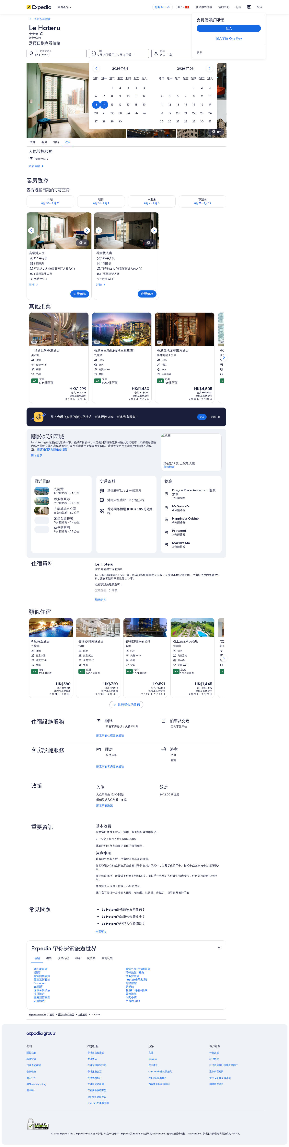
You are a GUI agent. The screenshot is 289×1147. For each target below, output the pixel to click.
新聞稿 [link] (30, 1090)
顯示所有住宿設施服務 (110, 735)
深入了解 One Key (229, 38)
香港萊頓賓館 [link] (42, 979)
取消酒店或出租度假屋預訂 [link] (223, 1065)
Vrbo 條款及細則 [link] (157, 1077)
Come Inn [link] (39, 983)
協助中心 (223, 7)
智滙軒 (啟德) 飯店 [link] (137, 990)
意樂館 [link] (130, 986)
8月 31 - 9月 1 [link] (101, 203)
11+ (219, 132)
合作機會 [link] (31, 1071)
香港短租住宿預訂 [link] (96, 1065)
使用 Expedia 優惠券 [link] (220, 1077)
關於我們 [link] (31, 1052)
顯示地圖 (169, 467)
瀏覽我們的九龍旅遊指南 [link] (52, 449)
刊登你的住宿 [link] (34, 1065)
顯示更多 (36, 455)
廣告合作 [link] (31, 1077)
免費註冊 (215, 416)
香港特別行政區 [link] (66, 1014)
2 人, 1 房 (166, 55)
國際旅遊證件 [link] (216, 1084)
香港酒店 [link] (92, 1059)
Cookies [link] (152, 1059)
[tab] (37, 958)
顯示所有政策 (104, 805)
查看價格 (80, 294)
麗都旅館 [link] (131, 993)
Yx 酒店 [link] (38, 986)
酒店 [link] (52, 1014)
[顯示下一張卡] (224, 357)
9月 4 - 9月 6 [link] (151, 203)
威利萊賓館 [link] (40, 969)
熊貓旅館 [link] (131, 983)
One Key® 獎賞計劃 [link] (98, 1103)
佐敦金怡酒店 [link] (42, 990)
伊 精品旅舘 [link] (133, 1001)
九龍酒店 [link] (82, 1014)
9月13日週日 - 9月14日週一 (116, 55)
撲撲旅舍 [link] (39, 993)
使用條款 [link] (153, 1065)
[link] (229, 53)
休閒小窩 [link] (131, 997)
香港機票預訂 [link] (94, 1077)
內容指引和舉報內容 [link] (159, 1084)
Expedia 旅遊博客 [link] (96, 1096)
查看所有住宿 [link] (42, 19)
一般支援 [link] (214, 1052)
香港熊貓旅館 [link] (42, 976)
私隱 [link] (150, 1052)
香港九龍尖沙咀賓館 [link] (138, 969)
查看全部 (34, 166)
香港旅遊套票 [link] (94, 1071)
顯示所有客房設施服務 (110, 766)
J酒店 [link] (37, 972)
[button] (112, 88)
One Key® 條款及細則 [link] (160, 1071)
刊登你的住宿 (204, 7)
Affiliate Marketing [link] (36, 1084)
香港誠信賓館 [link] (42, 997)
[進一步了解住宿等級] (41, 34)
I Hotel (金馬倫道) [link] (136, 979)
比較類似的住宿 (129, 704)
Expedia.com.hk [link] (37, 1014)
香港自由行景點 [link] (95, 1052)
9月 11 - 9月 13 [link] (202, 203)
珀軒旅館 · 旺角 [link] (135, 972)
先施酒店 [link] (39, 1001)
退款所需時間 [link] (216, 1071)
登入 (259, 7)
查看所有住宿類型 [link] (96, 1090)
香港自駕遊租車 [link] (95, 1084)
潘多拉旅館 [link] (132, 976)
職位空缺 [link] (31, 1059)
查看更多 (101, 931)
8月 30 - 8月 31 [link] (50, 203)
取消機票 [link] (214, 1059)
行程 (238, 7)
